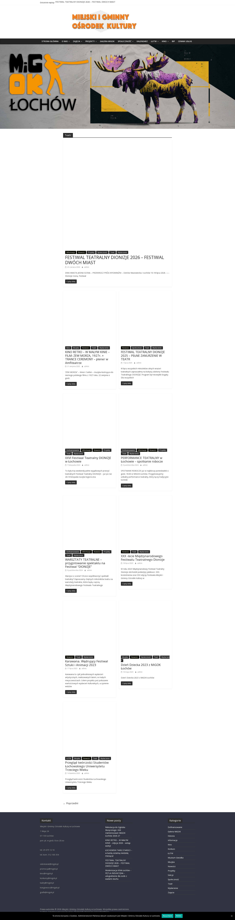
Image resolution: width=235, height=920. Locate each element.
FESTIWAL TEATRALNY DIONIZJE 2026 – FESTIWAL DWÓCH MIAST (85, 2)
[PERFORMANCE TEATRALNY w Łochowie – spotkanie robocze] (145, 394)
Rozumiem (167, 916)
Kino (164, 41)
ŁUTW (154, 41)
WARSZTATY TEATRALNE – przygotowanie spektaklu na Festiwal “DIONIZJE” (85, 563)
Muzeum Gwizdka (175, 857)
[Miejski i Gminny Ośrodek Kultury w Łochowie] (117, 45)
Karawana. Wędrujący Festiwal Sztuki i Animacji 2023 (86, 663)
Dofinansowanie (73, 450)
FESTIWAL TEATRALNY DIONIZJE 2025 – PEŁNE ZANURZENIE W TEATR (143, 355)
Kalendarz (142, 41)
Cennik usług (185, 41)
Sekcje (171, 875)
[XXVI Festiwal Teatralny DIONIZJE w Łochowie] (89, 394)
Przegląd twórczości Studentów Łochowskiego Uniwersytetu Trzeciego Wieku (87, 766)
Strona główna (50, 41)
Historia (171, 836)
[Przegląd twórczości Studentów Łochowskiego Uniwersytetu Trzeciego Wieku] (89, 703)
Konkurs (171, 849)
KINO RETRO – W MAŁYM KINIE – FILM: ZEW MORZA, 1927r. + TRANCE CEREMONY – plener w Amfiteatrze (87, 357)
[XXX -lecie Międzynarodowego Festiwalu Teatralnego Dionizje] (145, 496)
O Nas (65, 41)
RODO (178, 916)
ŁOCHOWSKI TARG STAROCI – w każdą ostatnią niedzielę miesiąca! (118, 853)
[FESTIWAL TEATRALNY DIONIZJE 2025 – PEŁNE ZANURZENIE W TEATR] (145, 292)
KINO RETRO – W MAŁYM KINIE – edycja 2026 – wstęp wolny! (117, 843)
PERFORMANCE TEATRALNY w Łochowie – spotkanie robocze (142, 459)
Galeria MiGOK (107, 41)
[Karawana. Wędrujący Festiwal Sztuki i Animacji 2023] (89, 601)
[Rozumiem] (231, 916)
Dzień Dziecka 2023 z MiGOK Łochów (141, 666)
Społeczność (124, 41)
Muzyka (76, 348)
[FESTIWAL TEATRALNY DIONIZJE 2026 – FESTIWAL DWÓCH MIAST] (117, 141)
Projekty (90, 41)
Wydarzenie (122, 252)
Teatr (112, 252)
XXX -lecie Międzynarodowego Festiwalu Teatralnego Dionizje (143, 557)
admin (86, 267)
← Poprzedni (70, 803)
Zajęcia (76, 41)
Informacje (71, 252)
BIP (173, 41)
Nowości (81, 252)
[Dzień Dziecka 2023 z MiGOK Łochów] (145, 601)
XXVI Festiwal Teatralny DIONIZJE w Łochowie (88, 459)
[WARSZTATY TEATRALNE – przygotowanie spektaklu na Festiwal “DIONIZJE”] (89, 496)
